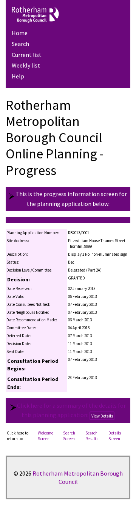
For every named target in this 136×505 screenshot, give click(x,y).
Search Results (91, 435)
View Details (102, 415)
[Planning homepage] (68, 14)
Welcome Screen (45, 435)
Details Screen (114, 435)
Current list (27, 54)
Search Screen (69, 435)
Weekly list (26, 65)
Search (20, 44)
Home (20, 33)
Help (18, 76)
